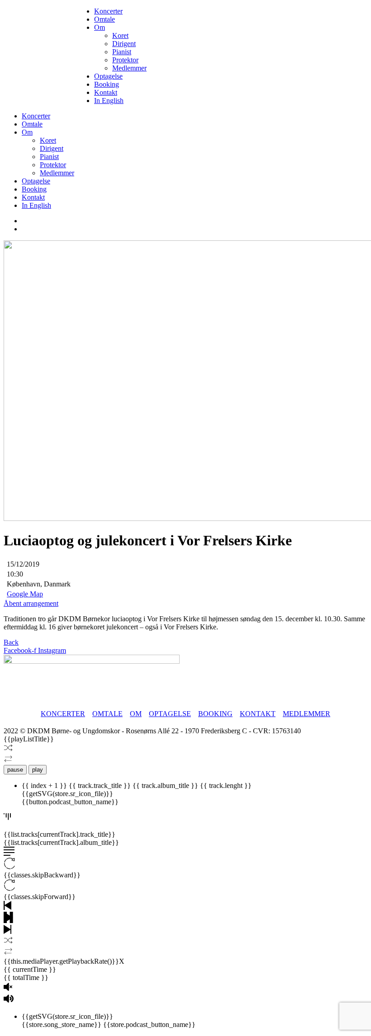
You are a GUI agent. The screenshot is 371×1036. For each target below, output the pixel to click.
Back (11, 642)
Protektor (125, 60)
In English (109, 100)
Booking (106, 84)
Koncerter (108, 11)
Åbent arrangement (31, 603)
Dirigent (124, 43)
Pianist (121, 52)
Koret (120, 35)
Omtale (104, 19)
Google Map (25, 594)
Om (99, 27)
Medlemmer (129, 68)
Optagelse (108, 76)
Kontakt (105, 92)
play (37, 769)
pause (15, 769)
